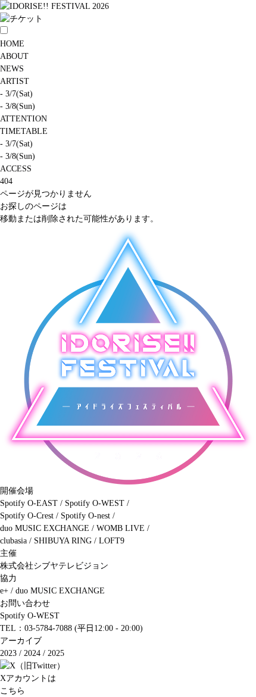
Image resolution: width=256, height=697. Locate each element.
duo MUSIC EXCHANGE (60, 590)
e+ (4, 590)
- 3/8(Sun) (17, 106)
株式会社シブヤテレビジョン (54, 565)
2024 (32, 653)
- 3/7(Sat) (16, 93)
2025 (56, 653)
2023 (8, 653)
